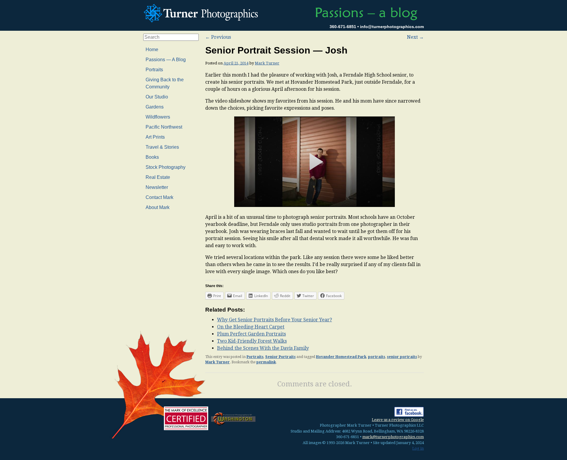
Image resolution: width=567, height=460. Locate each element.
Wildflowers (158, 116)
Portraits (255, 357)
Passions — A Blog (166, 59)
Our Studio (157, 96)
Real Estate (158, 177)
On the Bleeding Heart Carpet (250, 327)
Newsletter (157, 187)
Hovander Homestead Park (341, 357)
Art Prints (155, 137)
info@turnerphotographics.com (392, 26)
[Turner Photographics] (202, 12)
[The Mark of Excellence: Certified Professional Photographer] (186, 418)
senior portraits (402, 357)
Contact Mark (159, 197)
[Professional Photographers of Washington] (233, 418)
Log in (418, 448)
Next (415, 37)
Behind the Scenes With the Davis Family (263, 348)
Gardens (155, 106)
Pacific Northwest (164, 126)
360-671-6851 (343, 26)
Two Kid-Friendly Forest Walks (252, 341)
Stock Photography (165, 167)
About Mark (158, 207)
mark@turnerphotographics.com (393, 437)
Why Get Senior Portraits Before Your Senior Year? (274, 320)
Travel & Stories (162, 147)
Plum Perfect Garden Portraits (251, 334)
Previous (218, 37)
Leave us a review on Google (398, 419)
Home (152, 49)
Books (152, 157)
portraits (376, 357)
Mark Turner (267, 63)
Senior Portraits (280, 357)
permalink (266, 362)
